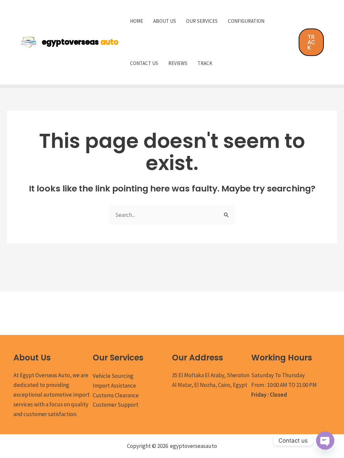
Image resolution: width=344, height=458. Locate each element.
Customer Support (115, 404)
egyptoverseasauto (193, 446)
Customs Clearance (116, 395)
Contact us (144, 63)
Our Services (202, 21)
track (205, 63)
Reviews (177, 63)
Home (136, 21)
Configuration (246, 21)
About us (164, 21)
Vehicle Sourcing (113, 376)
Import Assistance (114, 385)
